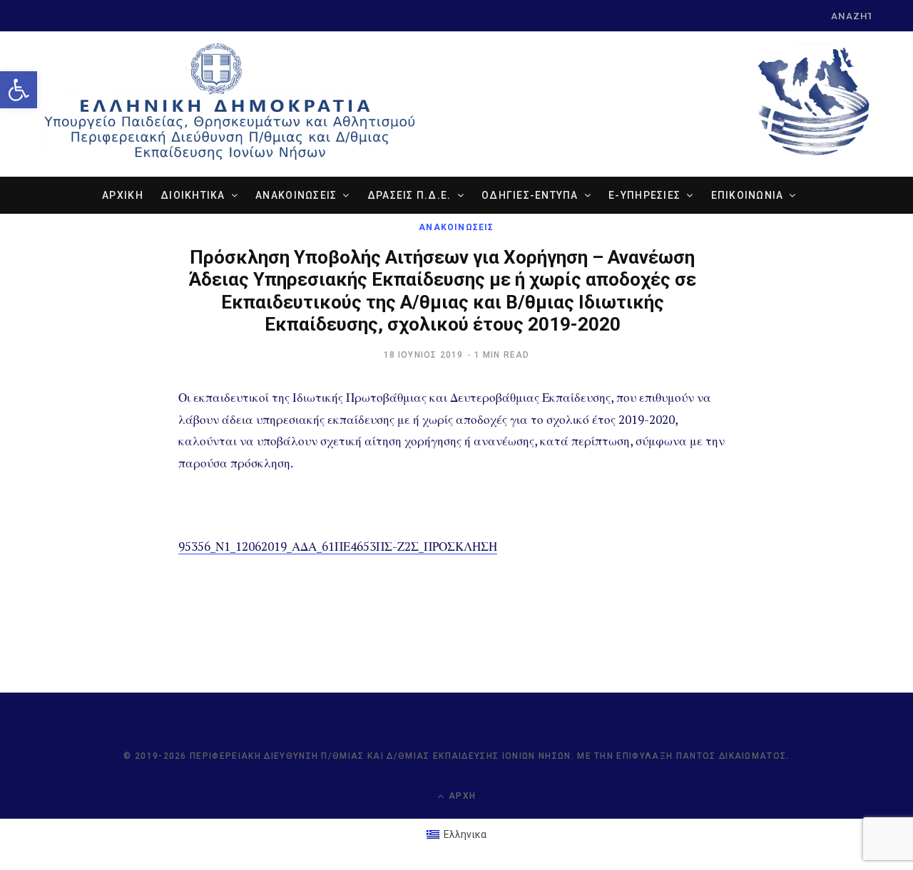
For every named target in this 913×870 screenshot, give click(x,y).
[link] (18, 89)
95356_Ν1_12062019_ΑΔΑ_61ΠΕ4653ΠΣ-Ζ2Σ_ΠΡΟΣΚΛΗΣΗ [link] (337, 546)
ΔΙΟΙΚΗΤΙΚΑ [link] (192, 195)
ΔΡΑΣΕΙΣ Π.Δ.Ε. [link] (409, 195)
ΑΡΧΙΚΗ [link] (122, 195)
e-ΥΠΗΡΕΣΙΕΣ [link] (644, 195)
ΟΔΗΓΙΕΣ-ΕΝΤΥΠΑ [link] (529, 195)
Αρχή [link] (461, 796)
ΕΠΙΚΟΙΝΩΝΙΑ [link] (747, 195)
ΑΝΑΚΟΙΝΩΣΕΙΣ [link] (296, 195)
